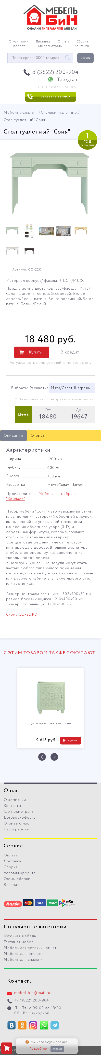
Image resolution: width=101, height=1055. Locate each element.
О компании (19, 42)
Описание (13, 435)
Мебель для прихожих (25, 954)
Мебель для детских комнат (30, 948)
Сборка (82, 42)
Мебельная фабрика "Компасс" (41, 496)
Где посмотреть (50, 46)
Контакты (82, 46)
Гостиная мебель (20, 942)
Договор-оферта (20, 817)
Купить (35, 352)
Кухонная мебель (20, 936)
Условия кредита (20, 873)
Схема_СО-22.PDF (23, 614)
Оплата (63, 42)
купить (72, 740)
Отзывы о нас (16, 823)
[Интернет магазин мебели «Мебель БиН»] (50, 29)
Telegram (68, 79)
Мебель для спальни (23, 959)
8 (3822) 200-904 (55, 72)
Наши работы (16, 829)
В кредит (70, 352)
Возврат (18, 46)
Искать (85, 57)
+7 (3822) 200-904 (31, 1000)
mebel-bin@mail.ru (32, 993)
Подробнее (38, 1049)
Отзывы (38, 435)
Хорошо (57, 1049)
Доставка (43, 42)
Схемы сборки (17, 879)
